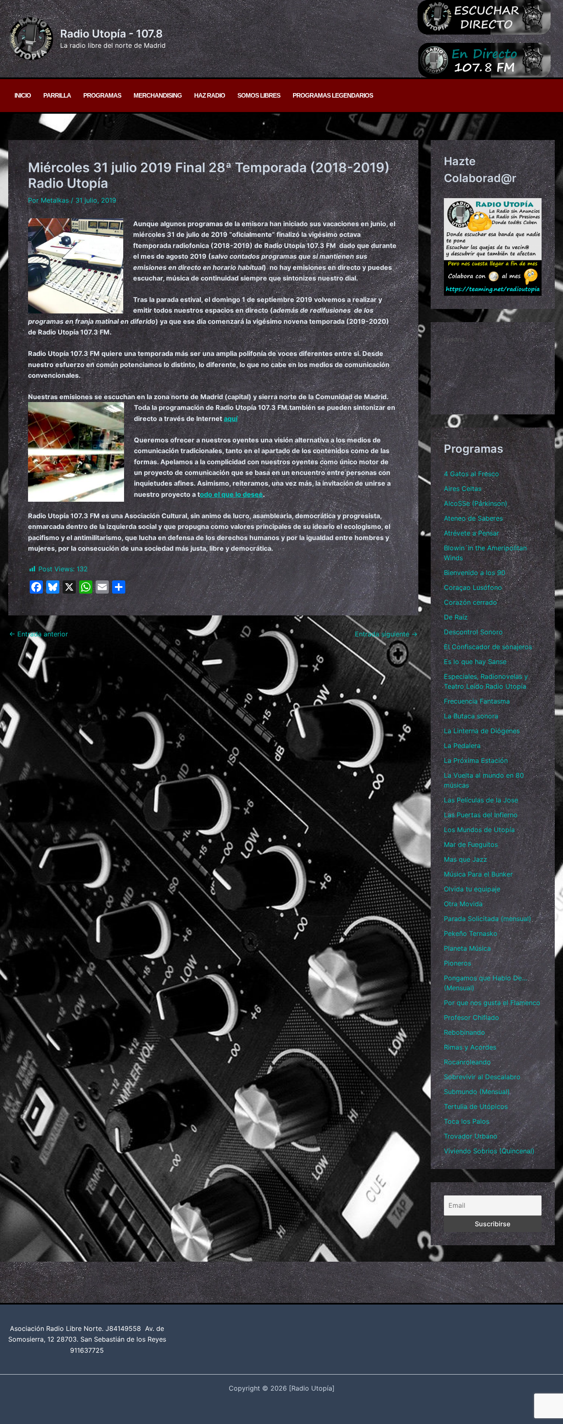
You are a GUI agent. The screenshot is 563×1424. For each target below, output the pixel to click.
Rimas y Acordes (470, 1047)
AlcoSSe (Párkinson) (475, 503)
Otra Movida (463, 904)
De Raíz (456, 617)
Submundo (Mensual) (477, 1091)
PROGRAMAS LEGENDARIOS (333, 95)
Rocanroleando (467, 1062)
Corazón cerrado (470, 602)
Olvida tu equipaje (472, 889)
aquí (230, 418)
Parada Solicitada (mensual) (487, 918)
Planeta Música (467, 948)
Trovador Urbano (470, 1136)
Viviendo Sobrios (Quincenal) (489, 1151)
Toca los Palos (466, 1121)
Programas (102, 95)
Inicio (22, 95)
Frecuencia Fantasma (477, 701)
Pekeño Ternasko (470, 933)
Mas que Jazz (465, 859)
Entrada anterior (38, 634)
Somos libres (258, 95)
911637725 (87, 1350)
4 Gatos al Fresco (471, 474)
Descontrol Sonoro (473, 632)
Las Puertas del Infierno (481, 815)
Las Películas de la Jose (481, 800)
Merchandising (158, 95)
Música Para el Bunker (478, 874)
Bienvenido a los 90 (474, 572)
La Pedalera (462, 745)
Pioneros (457, 963)
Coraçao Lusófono (473, 587)
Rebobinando (464, 1032)
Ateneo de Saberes (473, 518)
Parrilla (57, 95)
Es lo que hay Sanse (475, 661)
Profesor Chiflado (471, 1017)
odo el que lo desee (231, 494)
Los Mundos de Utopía (479, 829)
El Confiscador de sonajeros (488, 647)
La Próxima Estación (476, 760)
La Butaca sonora (471, 716)
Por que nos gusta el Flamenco (492, 1002)
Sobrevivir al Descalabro (482, 1077)
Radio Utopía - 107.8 (111, 33)
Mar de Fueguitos (471, 844)
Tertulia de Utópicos (476, 1106)
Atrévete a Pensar (471, 533)
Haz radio (209, 95)
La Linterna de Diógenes (482, 731)
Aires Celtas (462, 488)
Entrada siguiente (386, 634)
